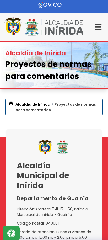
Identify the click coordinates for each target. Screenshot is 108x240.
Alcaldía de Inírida (32, 104)
